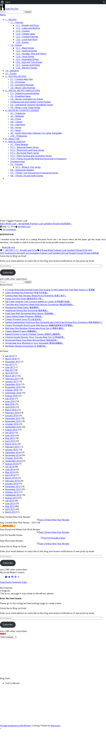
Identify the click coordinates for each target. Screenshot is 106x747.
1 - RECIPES (8, 250)
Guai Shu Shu (11, 8)
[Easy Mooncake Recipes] (53, 543)
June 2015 (10, 435)
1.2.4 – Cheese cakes (25, 33)
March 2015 (11, 443)
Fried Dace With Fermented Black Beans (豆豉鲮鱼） (30, 313)
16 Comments (9, 229)
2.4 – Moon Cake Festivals (22, 87)
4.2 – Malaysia (17, 116)
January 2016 (11, 415)
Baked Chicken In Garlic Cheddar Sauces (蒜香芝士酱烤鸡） (33, 334)
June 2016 (10, 401)
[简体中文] (1, 634)
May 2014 (9, 472)
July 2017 (9, 364)
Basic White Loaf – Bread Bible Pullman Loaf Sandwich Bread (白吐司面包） (36, 223)
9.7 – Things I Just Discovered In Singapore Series (34, 172)
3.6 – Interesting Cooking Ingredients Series (31, 104)
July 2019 (9, 356)
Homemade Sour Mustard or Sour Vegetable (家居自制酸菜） (34, 343)
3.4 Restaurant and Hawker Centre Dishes (30, 101)
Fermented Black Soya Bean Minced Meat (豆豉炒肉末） (32, 340)
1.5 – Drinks (11, 73)
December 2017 (12, 361)
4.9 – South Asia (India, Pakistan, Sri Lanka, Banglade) (36, 133)
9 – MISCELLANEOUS (15, 141)
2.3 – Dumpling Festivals (22, 84)
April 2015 (10, 441)
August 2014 (11, 463)
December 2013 (12, 486)
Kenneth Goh (24, 226)
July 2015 (9, 432)
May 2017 (9, 370)
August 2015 (11, 429)
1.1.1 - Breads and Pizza (25, 250)
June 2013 (10, 503)
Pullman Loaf (45, 253)
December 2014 (12, 452)
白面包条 (95, 253)
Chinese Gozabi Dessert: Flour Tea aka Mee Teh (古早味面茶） (35, 337)
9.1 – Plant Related (19, 144)
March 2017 (11, 375)
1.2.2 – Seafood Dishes (26, 50)
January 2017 (11, 381)
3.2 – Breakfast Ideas (20, 96)
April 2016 (10, 407)
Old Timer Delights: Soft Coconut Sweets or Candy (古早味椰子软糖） (38, 301)
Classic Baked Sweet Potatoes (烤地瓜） (24, 316)
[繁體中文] (3, 634)
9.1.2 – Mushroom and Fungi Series (27, 150)
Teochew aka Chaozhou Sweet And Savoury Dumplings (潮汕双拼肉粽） (39, 304)
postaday (34, 253)
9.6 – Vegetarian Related (22, 170)
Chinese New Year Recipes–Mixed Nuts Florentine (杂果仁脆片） (36, 295)
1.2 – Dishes (16, 45)
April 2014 (10, 475)
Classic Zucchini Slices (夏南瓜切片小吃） (24, 298)
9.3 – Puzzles (16, 164)
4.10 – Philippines (18, 136)
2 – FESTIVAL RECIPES (15, 76)
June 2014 (10, 469)
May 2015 (9, 438)
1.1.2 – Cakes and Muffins (28, 28)
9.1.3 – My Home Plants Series (24, 153)
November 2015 (13, 421)
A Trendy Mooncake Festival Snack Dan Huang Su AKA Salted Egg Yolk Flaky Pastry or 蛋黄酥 (50, 289)
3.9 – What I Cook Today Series (25, 107)
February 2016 (12, 412)
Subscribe (8, 272)
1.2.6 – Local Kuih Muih (26, 39)
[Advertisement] (53, 200)
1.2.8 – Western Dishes (26, 67)
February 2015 (12, 446)
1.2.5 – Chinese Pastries (27, 36)
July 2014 (9, 466)
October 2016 (11, 390)
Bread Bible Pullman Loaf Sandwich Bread (62, 250)
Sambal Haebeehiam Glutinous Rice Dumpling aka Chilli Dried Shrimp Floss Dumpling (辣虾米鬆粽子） (54, 322)
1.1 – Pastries (16, 22)
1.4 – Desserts (12, 70)
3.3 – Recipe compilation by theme (26, 99)
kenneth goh (23, 253)
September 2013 (13, 495)
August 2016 (11, 395)
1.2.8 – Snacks (22, 42)
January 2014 (11, 483)
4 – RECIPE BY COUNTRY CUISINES (22, 110)
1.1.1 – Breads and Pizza (27, 25)
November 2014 (13, 455)
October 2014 (11, 458)
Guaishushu (10, 253)
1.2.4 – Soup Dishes (25, 56)
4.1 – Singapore (17, 113)
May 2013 (9, 506)
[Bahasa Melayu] (5, 634)
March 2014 (11, 478)
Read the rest (8, 247)
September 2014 (13, 461)
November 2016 (13, 387)
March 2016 (11, 409)
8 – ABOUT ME (12, 138)
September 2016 (13, 392)
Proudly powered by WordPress (15, 725)
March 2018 (11, 358)
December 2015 (12, 418)
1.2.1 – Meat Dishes (25, 48)
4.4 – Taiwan (16, 121)
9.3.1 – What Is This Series (28, 167)
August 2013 (11, 497)
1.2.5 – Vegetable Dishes (27, 59)
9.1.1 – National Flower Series (24, 147)
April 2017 (10, 373)
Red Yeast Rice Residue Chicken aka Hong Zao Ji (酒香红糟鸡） (35, 328)
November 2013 (13, 489)
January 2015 (11, 449)
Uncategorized (17, 161)
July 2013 (9, 500)
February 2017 (12, 378)
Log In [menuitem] (7, 2)
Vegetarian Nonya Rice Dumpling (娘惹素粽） (27, 310)
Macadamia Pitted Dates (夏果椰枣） (22, 307)
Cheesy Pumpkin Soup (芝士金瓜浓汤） (24, 319)
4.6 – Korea (15, 127)
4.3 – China (15, 118)
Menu (3, 14)
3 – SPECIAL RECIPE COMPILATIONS (22, 90)
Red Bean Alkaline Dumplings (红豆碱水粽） (26, 346)
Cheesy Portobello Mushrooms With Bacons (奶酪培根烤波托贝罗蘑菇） (39, 325)
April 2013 (10, 509)
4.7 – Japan (15, 130)
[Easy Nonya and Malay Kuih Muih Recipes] (53, 532)
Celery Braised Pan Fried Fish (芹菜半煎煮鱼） (27, 292)
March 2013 (11, 512)
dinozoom (55, 725)
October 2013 (11, 492)
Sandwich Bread (60, 253)
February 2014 (12, 480)
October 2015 (11, 424)
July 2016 (9, 398)
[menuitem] (2, 2)
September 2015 (13, 426)
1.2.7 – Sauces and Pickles (28, 65)
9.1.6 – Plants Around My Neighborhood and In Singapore (38, 158)
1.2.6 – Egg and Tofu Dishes (29, 62)
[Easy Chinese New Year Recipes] (53, 519)
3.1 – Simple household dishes (24, 93)
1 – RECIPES (11, 19)
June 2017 (10, 367)
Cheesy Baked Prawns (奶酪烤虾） (21, 331)
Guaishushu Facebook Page (13, 582)
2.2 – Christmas (17, 82)
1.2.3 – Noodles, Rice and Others (31, 53)
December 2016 (12, 384)
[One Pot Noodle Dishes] (53, 538)
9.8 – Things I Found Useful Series (26, 175)
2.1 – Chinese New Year (21, 79)
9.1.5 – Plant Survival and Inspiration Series (31, 155)
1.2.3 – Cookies (23, 31)
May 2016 (9, 404)
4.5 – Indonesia (17, 124)
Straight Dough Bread (79, 253)
